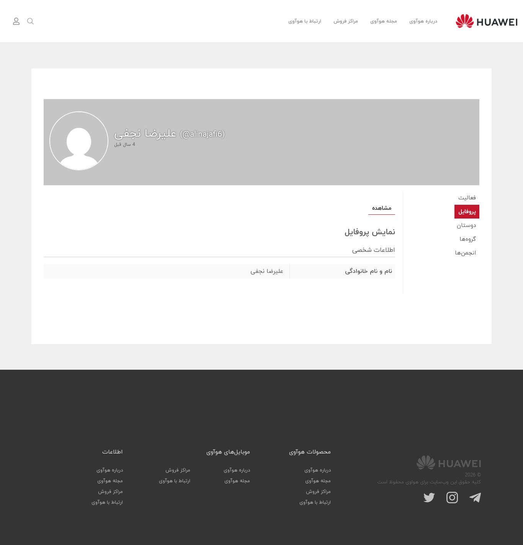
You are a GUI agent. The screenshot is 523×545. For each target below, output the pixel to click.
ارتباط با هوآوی (304, 21)
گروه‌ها (467, 239)
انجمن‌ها (465, 253)
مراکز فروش (345, 21)
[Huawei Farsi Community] (486, 21)
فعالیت (467, 198)
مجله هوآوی (383, 21)
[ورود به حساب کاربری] (16, 21)
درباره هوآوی (423, 21)
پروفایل (467, 212)
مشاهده (381, 208)
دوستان (466, 226)
